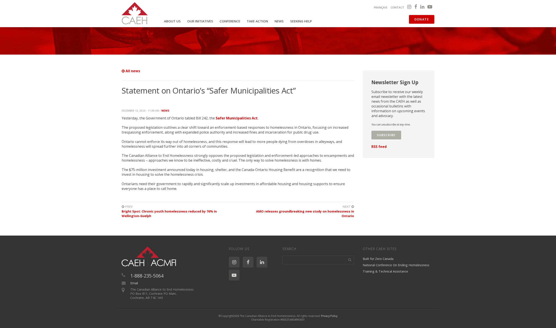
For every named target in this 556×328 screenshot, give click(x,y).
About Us (172, 21)
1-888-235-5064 (147, 276)
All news (132, 71)
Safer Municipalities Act (237, 118)
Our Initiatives (200, 21)
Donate (421, 19)
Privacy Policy (329, 316)
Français (380, 7)
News (279, 21)
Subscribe (386, 135)
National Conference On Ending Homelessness (396, 265)
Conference (230, 21)
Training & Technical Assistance (385, 271)
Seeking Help (301, 21)
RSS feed (379, 146)
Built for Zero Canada (378, 259)
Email (134, 283)
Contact (397, 7)
